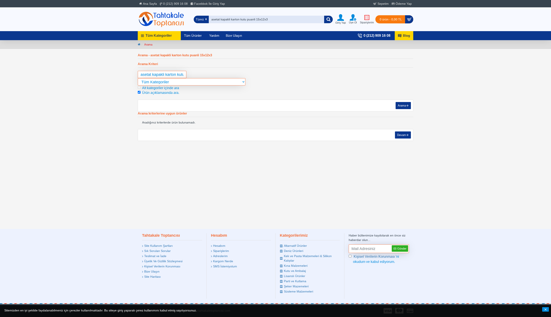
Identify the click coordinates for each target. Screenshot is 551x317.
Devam (401, 135)
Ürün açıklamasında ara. (160, 92)
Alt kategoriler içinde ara (160, 88)
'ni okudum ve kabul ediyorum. (376, 259)
